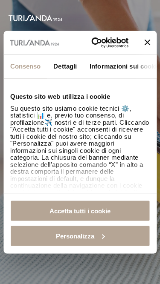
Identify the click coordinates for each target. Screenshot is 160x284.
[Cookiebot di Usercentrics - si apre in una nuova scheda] (95, 42)
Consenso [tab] (25, 66)
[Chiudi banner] (147, 43)
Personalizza (75, 235)
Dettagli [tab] (65, 66)
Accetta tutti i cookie (80, 211)
